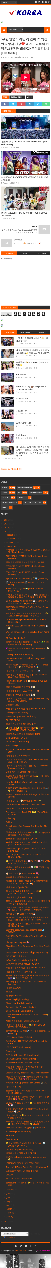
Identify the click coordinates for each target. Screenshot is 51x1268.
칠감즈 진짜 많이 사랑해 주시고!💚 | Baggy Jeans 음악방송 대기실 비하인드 (28, 833)
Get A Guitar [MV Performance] (19, 1149)
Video (29, 97)
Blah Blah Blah (22, 399)
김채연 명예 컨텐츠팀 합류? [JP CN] (21, 838)
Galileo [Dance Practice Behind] (19, 654)
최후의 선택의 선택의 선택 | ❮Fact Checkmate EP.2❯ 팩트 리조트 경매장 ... (26, 676)
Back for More (12, 1139)
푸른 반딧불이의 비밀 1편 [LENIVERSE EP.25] (26, 968)
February (11, 1213)
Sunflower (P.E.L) (23, 423)
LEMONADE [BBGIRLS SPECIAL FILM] (23, 1163)
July (8, 1193)
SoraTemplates (43, 1251)
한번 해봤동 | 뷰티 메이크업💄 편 (21, 724)
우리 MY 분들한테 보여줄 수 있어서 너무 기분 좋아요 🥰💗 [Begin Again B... (27, 1098)
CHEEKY (9, 1175)
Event (5, 508)
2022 (6, 1221)
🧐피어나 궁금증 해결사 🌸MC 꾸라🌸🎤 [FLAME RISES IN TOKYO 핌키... (28, 862)
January (10, 1216)
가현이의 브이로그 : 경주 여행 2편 (21, 971)
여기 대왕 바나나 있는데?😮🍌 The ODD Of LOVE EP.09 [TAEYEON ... (25, 1026)
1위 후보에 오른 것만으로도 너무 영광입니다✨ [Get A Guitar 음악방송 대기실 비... (27, 614)
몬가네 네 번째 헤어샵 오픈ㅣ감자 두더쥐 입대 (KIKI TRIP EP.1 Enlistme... (26, 843)
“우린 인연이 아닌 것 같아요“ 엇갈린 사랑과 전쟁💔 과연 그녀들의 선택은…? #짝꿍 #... (27, 908)
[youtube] (42, 2)
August (10, 1190)
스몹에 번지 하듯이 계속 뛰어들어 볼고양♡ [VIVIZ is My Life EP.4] (25, 1067)
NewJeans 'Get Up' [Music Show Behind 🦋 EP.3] (27, 1083)
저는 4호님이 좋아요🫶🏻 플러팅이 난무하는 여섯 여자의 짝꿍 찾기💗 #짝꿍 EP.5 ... (27, 1077)
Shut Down (21, 435)
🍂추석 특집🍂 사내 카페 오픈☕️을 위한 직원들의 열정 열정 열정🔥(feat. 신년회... (27, 602)
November (11, 539)
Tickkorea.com (20, 1251)
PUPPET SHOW (13, 720)
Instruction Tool (32, 503)
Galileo (9, 822)
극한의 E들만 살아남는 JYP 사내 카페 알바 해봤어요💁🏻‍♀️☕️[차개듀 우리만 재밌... (28, 976)
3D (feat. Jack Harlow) (15, 638)
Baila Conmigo (12, 746)
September (11, 546)
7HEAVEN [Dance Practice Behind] (21, 1059)
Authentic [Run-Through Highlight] (21, 1007)
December (11, 535)
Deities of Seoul (13, 705)
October (10, 542)
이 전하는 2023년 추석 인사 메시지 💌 (23, 671)
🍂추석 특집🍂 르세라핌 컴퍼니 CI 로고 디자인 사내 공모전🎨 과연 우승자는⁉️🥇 (27, 665)
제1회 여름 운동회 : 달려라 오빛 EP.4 (22, 1021)
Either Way (10, 818)
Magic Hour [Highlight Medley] (19, 1003)
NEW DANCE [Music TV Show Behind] (22, 1055)
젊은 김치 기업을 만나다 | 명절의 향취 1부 (25, 562)
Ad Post (5, 498)
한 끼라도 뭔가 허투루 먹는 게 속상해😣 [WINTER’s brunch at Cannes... (24, 892)
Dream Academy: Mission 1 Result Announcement (27, 1073)
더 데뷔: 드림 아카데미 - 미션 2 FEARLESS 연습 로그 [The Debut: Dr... (27, 760)
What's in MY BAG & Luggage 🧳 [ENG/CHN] (25, 1128)
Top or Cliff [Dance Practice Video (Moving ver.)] (27, 1167)
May (9, 1201)
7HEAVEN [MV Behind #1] (17, 742)
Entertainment (17, 97)
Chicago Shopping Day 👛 (17, 942)
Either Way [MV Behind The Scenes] (21, 772)
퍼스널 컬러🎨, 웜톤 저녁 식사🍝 (20, 913)
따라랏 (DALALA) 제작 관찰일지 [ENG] (23, 734)
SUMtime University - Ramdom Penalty (22, 1062)
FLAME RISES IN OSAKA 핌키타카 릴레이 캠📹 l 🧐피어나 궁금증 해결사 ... (27, 789)
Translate (11, 1237)
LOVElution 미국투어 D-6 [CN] (19, 1037)
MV (19, 493)
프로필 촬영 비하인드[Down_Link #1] (22, 877)
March (9, 1209)
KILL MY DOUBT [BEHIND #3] (19, 1179)
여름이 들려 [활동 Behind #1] (19, 897)
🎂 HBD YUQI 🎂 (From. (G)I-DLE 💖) (22, 873)
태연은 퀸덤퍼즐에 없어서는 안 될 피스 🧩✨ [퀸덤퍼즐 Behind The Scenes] (27, 643)
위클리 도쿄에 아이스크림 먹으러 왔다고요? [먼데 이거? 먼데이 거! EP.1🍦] (27, 882)
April (9, 1205)
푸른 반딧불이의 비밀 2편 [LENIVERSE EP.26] (26, 708)
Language (22, 498)
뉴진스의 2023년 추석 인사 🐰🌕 (20, 695)
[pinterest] (46, 2)
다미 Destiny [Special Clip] (17, 887)
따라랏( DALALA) (13, 988)
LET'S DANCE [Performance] (18, 1047)
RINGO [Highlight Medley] (17, 999)
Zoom (4, 493)
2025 (6, 524)
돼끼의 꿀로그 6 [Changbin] (18, 756)
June (9, 1197)
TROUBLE (10, 992)
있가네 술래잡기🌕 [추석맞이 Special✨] (23, 800)
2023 (6, 531)
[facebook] (35, 2)
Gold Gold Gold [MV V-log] (17, 738)
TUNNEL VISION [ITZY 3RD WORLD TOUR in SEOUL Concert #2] (24, 214)
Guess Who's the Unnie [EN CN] (19, 1011)
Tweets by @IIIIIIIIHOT (11, 469)
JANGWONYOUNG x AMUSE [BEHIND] (22, 964)
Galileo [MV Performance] (17, 712)
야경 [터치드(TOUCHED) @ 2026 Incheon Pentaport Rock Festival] (24, 143)
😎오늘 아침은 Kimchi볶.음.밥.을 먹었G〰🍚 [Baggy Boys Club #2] (25, 1144)
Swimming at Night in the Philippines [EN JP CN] (27, 952)
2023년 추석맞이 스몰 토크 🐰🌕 (20, 687)
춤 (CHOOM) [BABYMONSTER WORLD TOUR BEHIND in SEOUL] (24, 178)
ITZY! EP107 (21, 411)
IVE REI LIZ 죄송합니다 (16, 956)
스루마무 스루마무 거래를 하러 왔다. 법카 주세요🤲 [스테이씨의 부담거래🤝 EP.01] (28, 1122)
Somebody (10, 1051)
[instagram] (49, 2)
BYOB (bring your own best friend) (21, 716)
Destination (36, 493)
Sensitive (10, 1135)
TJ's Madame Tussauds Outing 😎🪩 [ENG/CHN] (27, 578)
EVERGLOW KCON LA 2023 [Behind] (22, 1171)
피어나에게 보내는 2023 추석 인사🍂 (22, 691)
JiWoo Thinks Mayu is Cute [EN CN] (21, 960)
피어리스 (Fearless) (14, 995)
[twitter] (39, 2)
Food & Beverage (9, 503)
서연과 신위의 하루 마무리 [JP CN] (21, 1153)
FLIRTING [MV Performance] (18, 1132)
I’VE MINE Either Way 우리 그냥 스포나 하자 (25, 804)
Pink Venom (21, 374)
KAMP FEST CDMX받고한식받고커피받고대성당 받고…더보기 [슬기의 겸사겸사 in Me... (27, 918)
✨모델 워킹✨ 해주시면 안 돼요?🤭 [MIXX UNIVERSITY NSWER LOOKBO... (25, 729)
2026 (6, 520)
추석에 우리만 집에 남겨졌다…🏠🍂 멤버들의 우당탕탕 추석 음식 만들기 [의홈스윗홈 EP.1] (27, 596)
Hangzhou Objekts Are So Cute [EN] (21, 808)
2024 (6, 528)
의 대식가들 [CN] (13, 1087)
